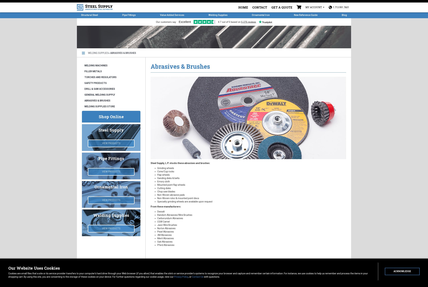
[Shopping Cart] (299, 8)
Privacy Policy (181, 276)
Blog (344, 15)
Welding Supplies (218, 15)
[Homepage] (83, 53)
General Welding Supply (99, 94)
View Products (111, 143)
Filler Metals (93, 71)
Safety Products (95, 83)
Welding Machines (96, 65)
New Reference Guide (305, 15)
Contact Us (197, 276)
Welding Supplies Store (99, 106)
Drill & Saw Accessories (99, 89)
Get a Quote (281, 7)
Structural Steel (89, 15)
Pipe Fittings (129, 15)
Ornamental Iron (261, 15)
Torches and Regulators (100, 77)
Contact (259, 7)
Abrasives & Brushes (97, 100)
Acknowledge (402, 271)
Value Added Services (172, 15)
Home (243, 7)
